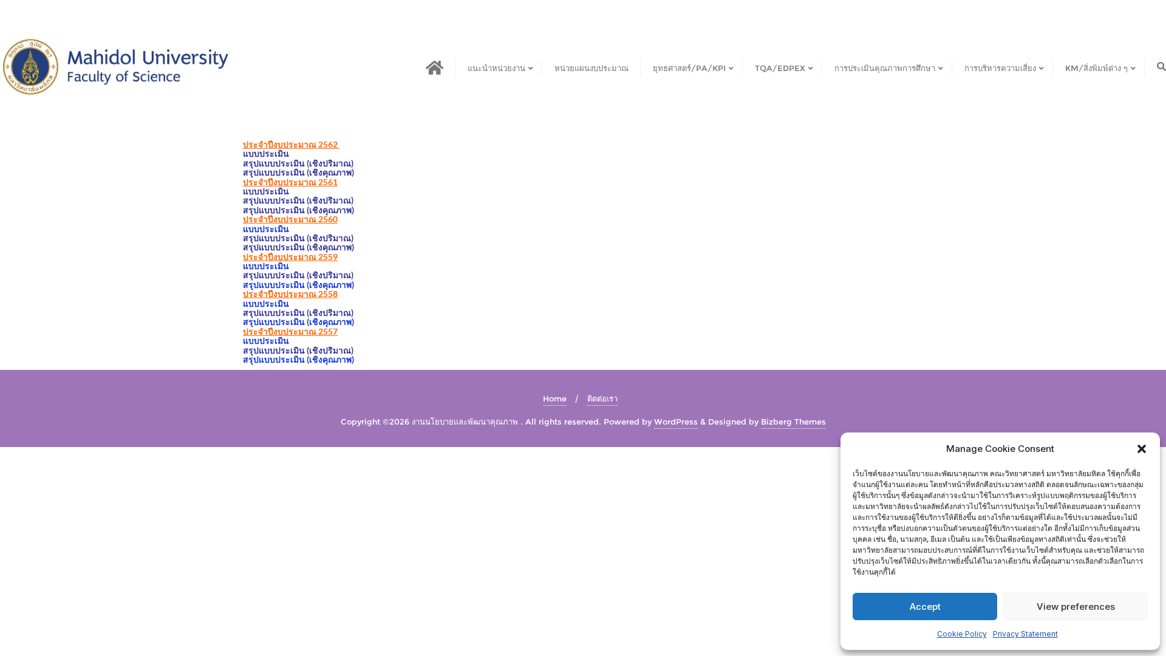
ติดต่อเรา (602, 398)
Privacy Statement (1025, 633)
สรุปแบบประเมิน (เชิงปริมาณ (297, 163)
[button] (1142, 449)
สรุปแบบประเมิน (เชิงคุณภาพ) (298, 172)
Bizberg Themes (793, 421)
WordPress (676, 421)
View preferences (1076, 606)
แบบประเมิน (266, 153)
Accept (925, 606)
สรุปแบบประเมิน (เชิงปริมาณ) (298, 200)
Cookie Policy (962, 633)
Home (555, 398)
